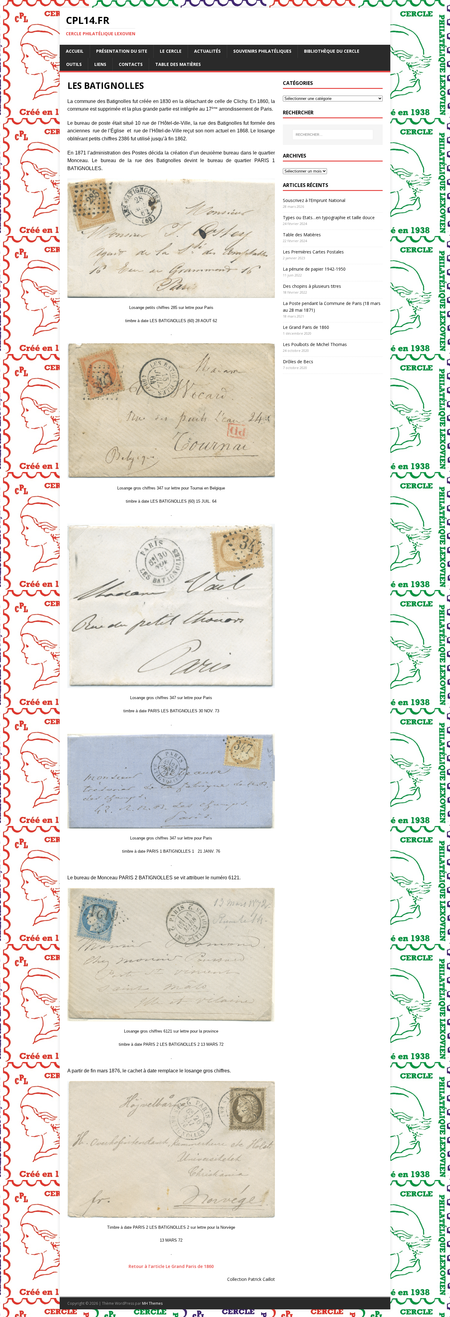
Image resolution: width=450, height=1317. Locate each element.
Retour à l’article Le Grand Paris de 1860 (171, 1266)
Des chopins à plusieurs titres (312, 286)
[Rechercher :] (333, 134)
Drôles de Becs (298, 361)
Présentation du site (121, 51)
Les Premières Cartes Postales (313, 252)
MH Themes (152, 1303)
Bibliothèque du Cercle (331, 51)
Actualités (207, 51)
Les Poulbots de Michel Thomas (315, 344)
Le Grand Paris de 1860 (306, 327)
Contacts (131, 64)
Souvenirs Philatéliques (262, 51)
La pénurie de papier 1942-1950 (314, 269)
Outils (74, 64)
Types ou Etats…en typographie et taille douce (329, 217)
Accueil (75, 51)
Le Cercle (171, 51)
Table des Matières (178, 64)
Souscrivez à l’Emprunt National (314, 200)
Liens (100, 64)
